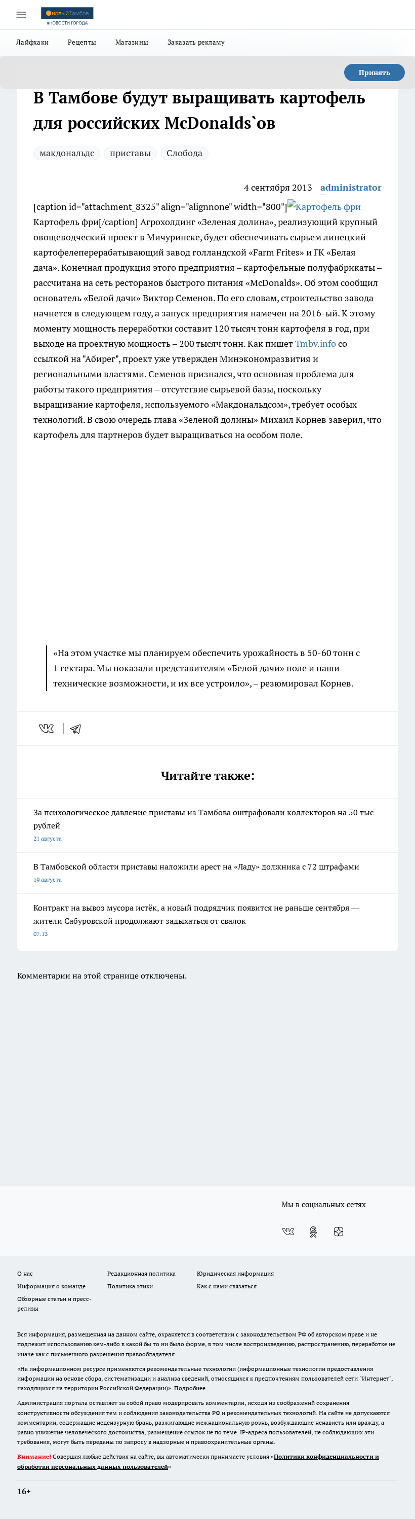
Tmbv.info (315, 343)
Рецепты (82, 42)
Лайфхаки (32, 42)
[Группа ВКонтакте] (288, 1232)
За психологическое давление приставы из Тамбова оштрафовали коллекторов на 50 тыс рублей (203, 824)
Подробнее (189, 1388)
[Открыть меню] (21, 15)
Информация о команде (51, 1286)
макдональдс (66, 153)
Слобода (184, 153)
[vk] (47, 728)
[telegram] (79, 728)
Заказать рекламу (196, 42)
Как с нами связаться (227, 1286)
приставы (130, 153)
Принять (374, 72)
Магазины (131, 42)
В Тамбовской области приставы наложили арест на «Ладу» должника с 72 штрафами (196, 872)
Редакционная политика (141, 1273)
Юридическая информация (235, 1273)
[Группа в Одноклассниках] (313, 1232)
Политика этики (130, 1286)
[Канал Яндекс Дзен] (338, 1232)
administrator (351, 187)
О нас (25, 1273)
